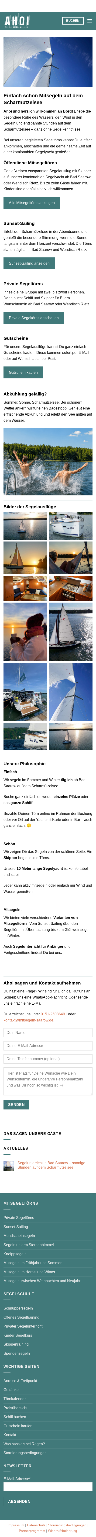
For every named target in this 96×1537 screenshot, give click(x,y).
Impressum (16, 1525)
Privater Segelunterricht (22, 1326)
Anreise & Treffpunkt (20, 1381)
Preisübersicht (15, 1408)
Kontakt (9, 1435)
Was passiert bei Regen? (24, 1444)
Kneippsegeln (15, 1254)
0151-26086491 (54, 1014)
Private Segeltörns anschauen (34, 318)
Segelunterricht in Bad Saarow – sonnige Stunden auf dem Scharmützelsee (51, 1165)
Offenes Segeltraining (21, 1317)
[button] (90, 20)
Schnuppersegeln (18, 1308)
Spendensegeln (16, 1353)
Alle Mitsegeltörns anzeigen (32, 203)
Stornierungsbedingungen (25, 1453)
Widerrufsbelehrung (62, 1531)
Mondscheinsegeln (19, 1236)
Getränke (11, 1390)
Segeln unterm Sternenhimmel (28, 1245)
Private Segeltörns (18, 1218)
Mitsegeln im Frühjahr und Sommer (32, 1263)
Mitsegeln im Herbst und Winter (29, 1272)
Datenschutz (36, 1525)
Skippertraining (16, 1344)
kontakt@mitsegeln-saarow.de (28, 1020)
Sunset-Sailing (15, 1227)
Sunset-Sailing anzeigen (29, 263)
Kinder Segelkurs (17, 1335)
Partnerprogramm (32, 1531)
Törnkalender (14, 1399)
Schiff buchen (14, 1417)
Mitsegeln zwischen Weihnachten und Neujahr (41, 1281)
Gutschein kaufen (23, 372)
